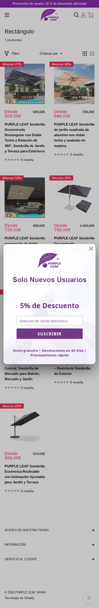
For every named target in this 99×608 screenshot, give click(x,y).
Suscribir (49, 334)
